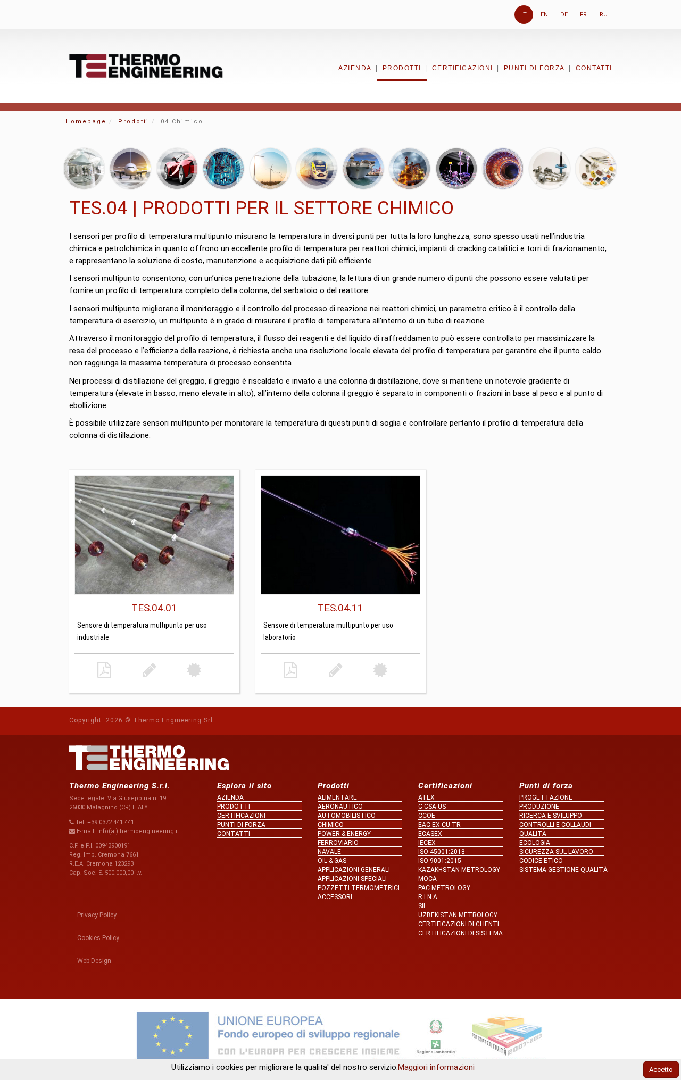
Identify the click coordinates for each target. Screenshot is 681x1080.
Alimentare (337, 797)
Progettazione (545, 797)
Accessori (335, 897)
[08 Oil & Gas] (409, 168)
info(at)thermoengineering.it (138, 831)
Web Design (94, 961)
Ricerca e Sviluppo (550, 815)
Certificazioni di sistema (460, 933)
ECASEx (430, 833)
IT (524, 14)
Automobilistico (347, 815)
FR (583, 14)
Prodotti (402, 68)
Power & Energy (344, 833)
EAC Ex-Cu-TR (439, 824)
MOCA (427, 879)
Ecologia (534, 842)
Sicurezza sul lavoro (556, 851)
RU (604, 14)
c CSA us (432, 806)
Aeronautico (340, 806)
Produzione (539, 806)
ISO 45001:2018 (441, 851)
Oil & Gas (332, 861)
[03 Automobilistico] (177, 168)
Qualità (532, 833)
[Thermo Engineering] (146, 65)
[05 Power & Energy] (270, 168)
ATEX (426, 797)
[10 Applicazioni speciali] (503, 168)
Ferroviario (338, 842)
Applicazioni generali (354, 870)
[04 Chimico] (223, 168)
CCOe (426, 815)
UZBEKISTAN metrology (457, 915)
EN (544, 14)
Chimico (331, 824)
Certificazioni (462, 68)
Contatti (594, 68)
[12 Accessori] (596, 168)
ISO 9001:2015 (439, 861)
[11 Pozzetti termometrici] (549, 168)
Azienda (355, 68)
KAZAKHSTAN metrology (459, 870)
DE (564, 14)
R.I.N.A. (428, 897)
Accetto (661, 1070)
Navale (329, 851)
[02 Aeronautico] (130, 168)
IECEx (427, 842)
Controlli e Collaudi (555, 824)
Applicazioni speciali (352, 879)
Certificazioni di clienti (458, 924)
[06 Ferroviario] (316, 168)
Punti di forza (534, 68)
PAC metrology (444, 888)
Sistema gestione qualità (561, 870)
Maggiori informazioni (436, 1067)
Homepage (85, 121)
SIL (422, 906)
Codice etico (541, 861)
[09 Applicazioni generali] (456, 168)
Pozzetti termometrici (359, 888)
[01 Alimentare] (84, 168)
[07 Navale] (363, 168)
